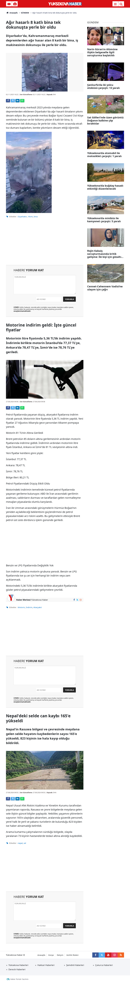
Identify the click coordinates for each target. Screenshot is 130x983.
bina (36, 216)
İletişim (60, 955)
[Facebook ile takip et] (74, 600)
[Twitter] (13, 100)
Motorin (21, 607)
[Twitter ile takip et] (77, 600)
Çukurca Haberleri (104, 965)
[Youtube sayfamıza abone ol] (108, 955)
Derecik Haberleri (17, 969)
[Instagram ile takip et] (80, 600)
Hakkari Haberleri (45, 965)
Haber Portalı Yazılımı (19, 979)
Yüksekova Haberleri (18, 965)
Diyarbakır (22, 216)
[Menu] (115, 4)
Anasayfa (13, 13)
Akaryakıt (37, 607)
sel (25, 843)
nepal (20, 843)
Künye (51, 955)
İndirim (29, 607)
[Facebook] (8, 100)
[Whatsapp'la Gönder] (22, 100)
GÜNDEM (25, 13)
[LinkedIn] (17, 100)
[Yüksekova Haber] (65, 3)
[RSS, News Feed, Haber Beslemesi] (121, 955)
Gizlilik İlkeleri (72, 955)
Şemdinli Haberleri (75, 965)
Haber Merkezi (23, 599)
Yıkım (30, 216)
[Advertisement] (44, 243)
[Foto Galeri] (15, 4)
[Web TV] (9, 4)
